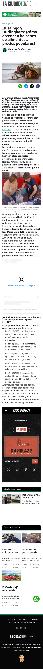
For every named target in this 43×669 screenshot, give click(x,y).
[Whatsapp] (20, 86)
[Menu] (39, 3)
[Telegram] (26, 86)
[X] (32, 86)
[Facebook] (38, 86)
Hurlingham (7, 23)
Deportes (26, 619)
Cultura (18, 619)
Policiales (32, 622)
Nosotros (10, 619)
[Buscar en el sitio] (35, 4)
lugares (23, 622)
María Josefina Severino (19, 49)
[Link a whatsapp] (36, 598)
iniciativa (6, 129)
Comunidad (15, 622)
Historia (34, 619)
